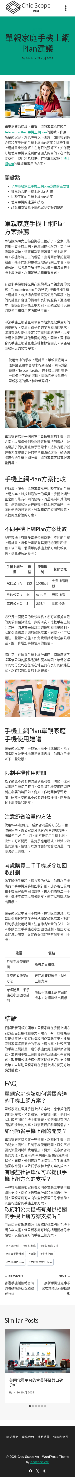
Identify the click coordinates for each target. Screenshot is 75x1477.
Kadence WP (39, 1462)
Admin (29, 58)
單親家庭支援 (49, 1246)
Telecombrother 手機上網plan (26, 132)
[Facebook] (30, 1471)
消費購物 (37, 29)
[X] (37, 1471)
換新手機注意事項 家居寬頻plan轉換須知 (56, 1285)
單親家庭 (29, 1246)
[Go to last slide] (11, 1365)
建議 (32, 1253)
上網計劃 (12, 1246)
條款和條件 (61, 1436)
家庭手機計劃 (15, 1253)
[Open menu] (65, 8)
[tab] (30, 1406)
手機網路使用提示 (40, 1262)
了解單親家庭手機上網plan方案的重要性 (40, 186)
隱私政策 (44, 1436)
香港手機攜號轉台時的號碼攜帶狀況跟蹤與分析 (19, 1285)
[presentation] (37, 1351)
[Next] (64, 1365)
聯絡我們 (28, 1436)
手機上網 (47, 1253)
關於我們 (12, 1436)
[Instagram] (45, 1471)
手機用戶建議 (15, 1262)
